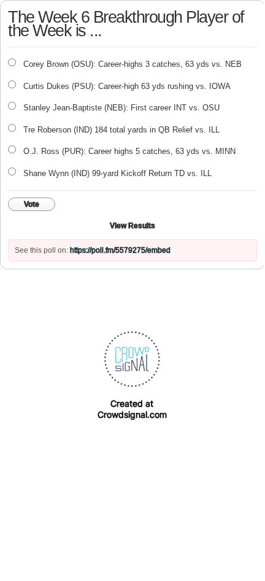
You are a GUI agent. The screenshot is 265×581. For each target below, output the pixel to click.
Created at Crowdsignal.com (132, 409)
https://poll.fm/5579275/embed (120, 250)
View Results (132, 225)
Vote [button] (31, 204)
